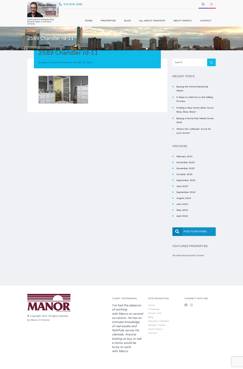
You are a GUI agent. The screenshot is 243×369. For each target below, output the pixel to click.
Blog (127, 20)
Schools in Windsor (158, 321)
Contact (206, 20)
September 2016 (185, 192)
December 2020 (185, 162)
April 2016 (182, 216)
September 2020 (185, 180)
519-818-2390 (72, 4)
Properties (108, 20)
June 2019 (182, 186)
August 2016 (183, 198)
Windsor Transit (156, 325)
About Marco (182, 20)
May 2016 (182, 210)
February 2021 (184, 156)
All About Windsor (152, 20)
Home (88, 20)
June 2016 (182, 204)
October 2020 (184, 174)
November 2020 (185, 168)
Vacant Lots (155, 313)
